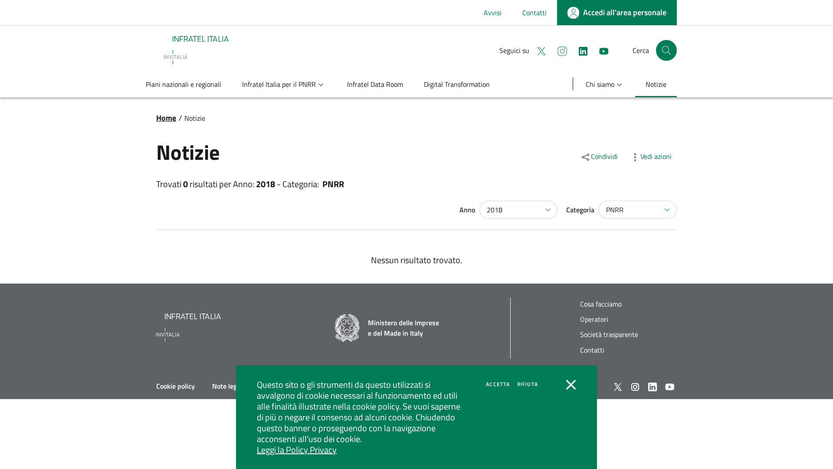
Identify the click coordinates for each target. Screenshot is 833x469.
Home (166, 118)
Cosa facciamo (601, 304)
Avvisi (493, 12)
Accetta (498, 384)
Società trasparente (609, 334)
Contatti (534, 12)
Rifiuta (527, 384)
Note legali (228, 386)
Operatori (594, 319)
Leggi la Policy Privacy (297, 449)
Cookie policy (175, 386)
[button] (666, 50)
